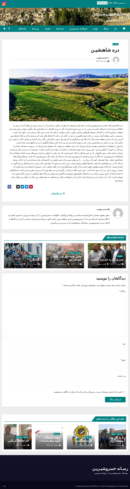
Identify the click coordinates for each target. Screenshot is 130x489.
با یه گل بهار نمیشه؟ (116, 438)
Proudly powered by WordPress (87, 486)
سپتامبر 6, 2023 (21, 445)
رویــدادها (35, 29)
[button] (9, 29)
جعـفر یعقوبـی (101, 58)
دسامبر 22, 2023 (115, 445)
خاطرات (48, 29)
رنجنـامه (25, 437)
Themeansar (123, 486)
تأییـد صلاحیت (83, 440)
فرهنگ (105, 29)
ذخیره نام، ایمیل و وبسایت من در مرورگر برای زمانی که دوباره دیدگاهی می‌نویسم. (88, 392)
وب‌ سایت (121, 376)
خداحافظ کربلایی (18, 440)
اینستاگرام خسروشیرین (78, 29)
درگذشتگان (22, 29)
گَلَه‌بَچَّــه (34, 259)
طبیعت (95, 29)
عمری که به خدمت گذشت (107, 259)
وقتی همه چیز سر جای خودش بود (67, 257)
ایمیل (123, 360)
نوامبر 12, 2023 (84, 445)
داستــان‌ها (60, 29)
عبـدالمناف (57, 193)
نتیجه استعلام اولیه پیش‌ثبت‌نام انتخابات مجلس (50, 440)
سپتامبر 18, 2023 (52, 445)
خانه (115, 29)
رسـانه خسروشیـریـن (110, 13)
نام (124, 344)
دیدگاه (122, 291)
